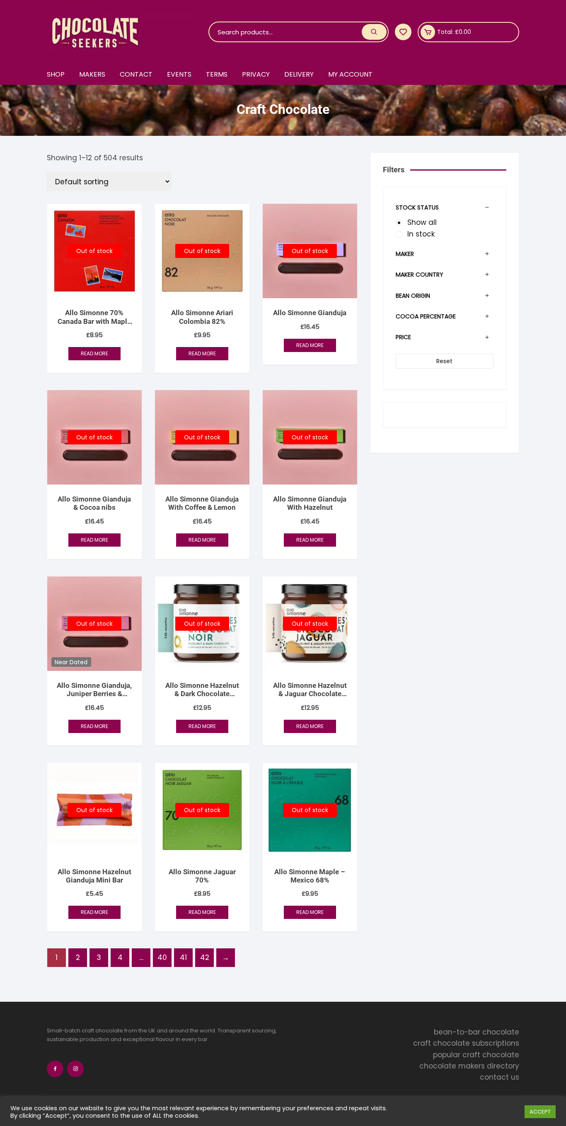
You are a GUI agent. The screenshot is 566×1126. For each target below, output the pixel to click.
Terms (216, 74)
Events (179, 74)
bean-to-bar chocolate (476, 1032)
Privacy (256, 74)
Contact (136, 74)
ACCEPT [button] (540, 1112)
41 (183, 957)
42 (204, 957)
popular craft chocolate (476, 1055)
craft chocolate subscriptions (466, 1043)
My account (350, 74)
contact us (499, 1077)
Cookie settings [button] (495, 1112)
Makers (92, 74)
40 (162, 957)
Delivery (299, 74)
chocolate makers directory (469, 1066)
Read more (94, 353)
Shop (56, 74)
